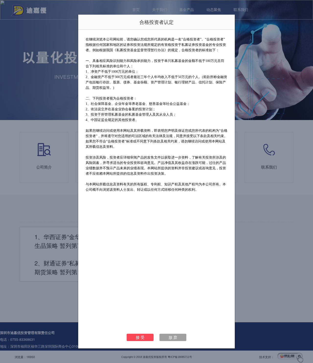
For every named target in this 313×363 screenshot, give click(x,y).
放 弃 (172, 337)
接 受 (140, 337)
